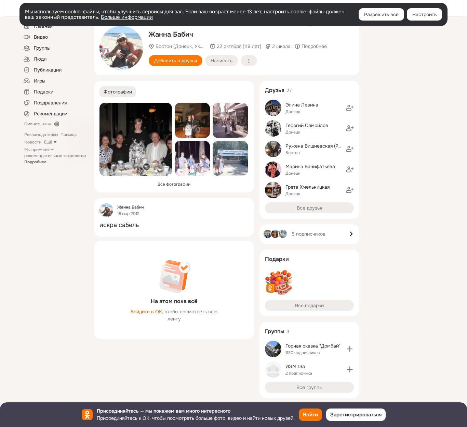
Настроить (424, 14)
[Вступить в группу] (350, 349)
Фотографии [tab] (118, 92)
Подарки (277, 259)
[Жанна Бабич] (106, 210)
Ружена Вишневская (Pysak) (317, 146)
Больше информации (127, 17)
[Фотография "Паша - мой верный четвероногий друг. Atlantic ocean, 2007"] (121, 48)
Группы (274, 331)
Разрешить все (381, 14)
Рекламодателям (41, 134)
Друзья (274, 90)
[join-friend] (350, 108)
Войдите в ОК (146, 312)
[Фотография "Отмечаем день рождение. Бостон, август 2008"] (135, 139)
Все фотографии (174, 184)
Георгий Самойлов (306, 125)
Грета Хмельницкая (307, 187)
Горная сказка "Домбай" (313, 346)
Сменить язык (37, 124)
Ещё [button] (48, 142)
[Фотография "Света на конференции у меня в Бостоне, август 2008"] (192, 120)
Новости (32, 142)
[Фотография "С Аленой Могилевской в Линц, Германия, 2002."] (230, 120)
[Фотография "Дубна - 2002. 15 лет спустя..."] (230, 158)
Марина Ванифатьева (310, 166)
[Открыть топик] (174, 225)
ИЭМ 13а (295, 366)
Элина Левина (301, 105)
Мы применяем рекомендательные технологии (55, 156)
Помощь (69, 134)
